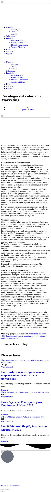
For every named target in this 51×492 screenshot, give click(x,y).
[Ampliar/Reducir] (1, 489)
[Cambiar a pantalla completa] (3, 489)
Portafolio (10, 38)
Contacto (9, 51)
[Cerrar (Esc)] (8, 489)
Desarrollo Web (17, 40)
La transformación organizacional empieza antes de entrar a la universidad (23, 375)
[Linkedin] (18, 477)
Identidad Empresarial (19, 45)
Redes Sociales (17, 43)
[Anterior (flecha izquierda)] (1, 491)
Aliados (14, 34)
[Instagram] (11, 477)
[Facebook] (4, 477)
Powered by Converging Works (10, 485)
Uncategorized (7, 367)
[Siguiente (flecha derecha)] (3, 491)
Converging (15, 29)
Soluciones (10, 36)
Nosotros (9, 27)
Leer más (4, 390)
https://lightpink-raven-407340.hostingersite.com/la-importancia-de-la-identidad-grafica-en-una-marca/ (24, 336)
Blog (8, 49)
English (9, 54)
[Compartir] (6, 489)
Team (13, 32)
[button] (25, 58)
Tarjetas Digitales (18, 47)
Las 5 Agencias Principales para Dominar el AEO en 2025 (21, 403)
